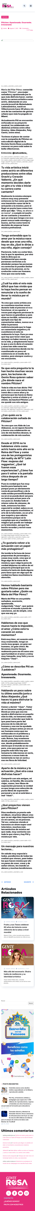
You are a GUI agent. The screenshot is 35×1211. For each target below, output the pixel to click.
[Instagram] (26, 1193)
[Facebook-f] (14, 1193)
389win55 (5, 1150)
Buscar (3, 1000)
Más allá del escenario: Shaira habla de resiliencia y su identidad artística (17, 974)
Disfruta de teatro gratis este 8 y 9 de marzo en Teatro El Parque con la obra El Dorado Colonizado (18, 1137)
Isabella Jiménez (10, 921)
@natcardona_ (19, 153)
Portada (5, 17)
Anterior (7, 882)
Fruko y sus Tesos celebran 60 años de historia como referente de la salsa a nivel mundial (16, 928)
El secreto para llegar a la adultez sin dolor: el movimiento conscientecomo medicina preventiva (18, 1145)
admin (5, 28)
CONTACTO (8, 1198)
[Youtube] (20, 1193)
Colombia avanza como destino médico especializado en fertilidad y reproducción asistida (21, 1090)
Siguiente (27, 882)
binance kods (6, 1143)
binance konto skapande (10, 1156)
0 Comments (25, 28)
